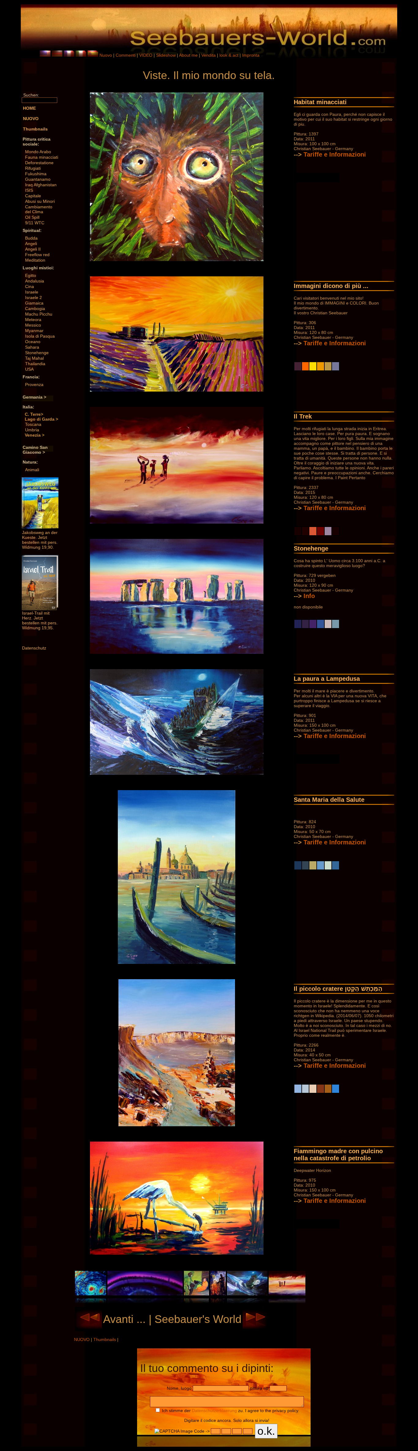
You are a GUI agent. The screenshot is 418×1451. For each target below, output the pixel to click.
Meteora (33, 319)
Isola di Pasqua (40, 336)
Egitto (30, 275)
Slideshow (166, 55)
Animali (32, 469)
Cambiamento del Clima (38, 209)
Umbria (32, 429)
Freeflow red (37, 254)
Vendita (208, 55)
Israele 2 (33, 297)
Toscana (33, 424)
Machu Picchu (38, 314)
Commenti (126, 55)
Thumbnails (105, 1339)
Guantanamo (37, 179)
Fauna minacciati (41, 157)
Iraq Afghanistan (41, 184)
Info (309, 596)
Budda (31, 238)
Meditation (35, 260)
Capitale (33, 195)
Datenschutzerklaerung (214, 1410)
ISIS (29, 190)
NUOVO (82, 1339)
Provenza (34, 384)
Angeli (31, 243)
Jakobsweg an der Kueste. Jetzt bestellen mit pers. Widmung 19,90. (40, 540)
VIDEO (145, 55)
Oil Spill (32, 217)
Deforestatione (39, 162)
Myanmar (34, 330)
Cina (29, 286)
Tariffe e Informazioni (335, 154)
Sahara (32, 347)
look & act (229, 55)
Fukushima (36, 173)
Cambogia (35, 308)
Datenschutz (34, 648)
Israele (31, 292)
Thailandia (35, 363)
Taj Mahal (34, 358)
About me (188, 55)
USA (29, 369)
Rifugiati (33, 168)
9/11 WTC (34, 222)
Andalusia (34, 280)
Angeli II (33, 249)
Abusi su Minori (40, 201)
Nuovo (105, 55)
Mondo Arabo (38, 151)
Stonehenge (37, 352)
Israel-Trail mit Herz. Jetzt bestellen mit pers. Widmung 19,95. (40, 620)
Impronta (250, 55)
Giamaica (34, 303)
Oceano (32, 341)
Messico (33, 325)
